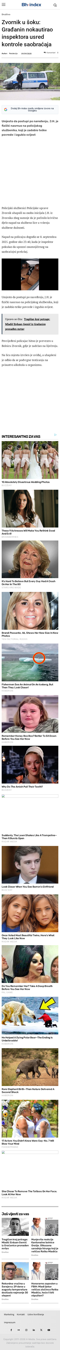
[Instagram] (26, 1330)
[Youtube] (49, 1330)
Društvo (6, 14)
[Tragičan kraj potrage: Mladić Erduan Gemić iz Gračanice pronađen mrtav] (15, 1227)
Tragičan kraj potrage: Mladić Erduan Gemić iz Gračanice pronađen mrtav (15, 1244)
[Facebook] (11, 1330)
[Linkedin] (34, 1330)
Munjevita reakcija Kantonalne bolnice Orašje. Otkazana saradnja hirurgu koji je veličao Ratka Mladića (44, 1245)
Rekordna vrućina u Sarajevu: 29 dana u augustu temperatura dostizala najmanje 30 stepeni (15, 1289)
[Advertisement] (30, 172)
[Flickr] (19, 1330)
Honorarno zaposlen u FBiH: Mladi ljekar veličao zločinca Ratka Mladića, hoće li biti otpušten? (44, 1289)
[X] (41, 1330)
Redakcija (13, 53)
